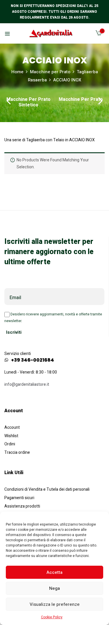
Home (17, 72)
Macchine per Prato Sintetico (28, 102)
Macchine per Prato (50, 72)
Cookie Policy (51, 617)
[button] (99, 34)
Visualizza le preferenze (55, 604)
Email (15, 297)
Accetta (54, 572)
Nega (54, 588)
